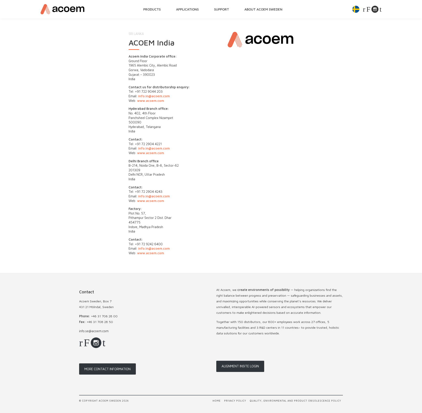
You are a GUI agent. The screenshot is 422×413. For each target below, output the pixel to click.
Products (152, 9)
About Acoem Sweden (263, 9)
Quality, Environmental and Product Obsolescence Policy (295, 400)
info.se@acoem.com (94, 331)
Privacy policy (235, 400)
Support (221, 9)
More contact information (107, 369)
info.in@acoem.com (154, 96)
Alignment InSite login (240, 366)
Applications (187, 9)
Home (217, 400)
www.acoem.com (150, 101)
